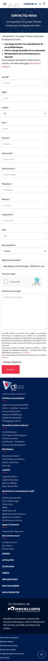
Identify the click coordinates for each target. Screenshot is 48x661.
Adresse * (6, 199)
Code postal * (8, 214)
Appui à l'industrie (10, 524)
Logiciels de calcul (10, 479)
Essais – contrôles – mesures (15, 408)
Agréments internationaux (14, 513)
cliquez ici (5, 357)
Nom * (4, 122)
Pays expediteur (9, 245)
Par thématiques (9, 432)
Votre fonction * (9, 168)
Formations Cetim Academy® (15, 425)
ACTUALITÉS (8, 560)
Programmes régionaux (12, 531)
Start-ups (6, 465)
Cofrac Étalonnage (10, 501)
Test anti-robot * (9, 273)
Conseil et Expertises (11, 411)
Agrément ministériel (11, 517)
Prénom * (6, 138)
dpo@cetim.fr (25, 353)
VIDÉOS (5, 573)
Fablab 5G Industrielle (12, 417)
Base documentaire (10, 455)
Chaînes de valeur (10, 438)
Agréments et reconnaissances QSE (18, 491)
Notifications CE (9, 510)
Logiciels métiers (9, 476)
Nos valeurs (7, 545)
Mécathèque (7, 449)
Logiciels (6, 469)
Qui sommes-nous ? (11, 535)
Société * (6, 77)
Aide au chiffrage (9, 483)
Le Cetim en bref (9, 542)
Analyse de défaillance (12, 414)
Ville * (4, 229)
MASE (4, 507)
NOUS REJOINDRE (10, 585)
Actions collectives (10, 462)
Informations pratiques (9, 637)
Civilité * (5, 107)
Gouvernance (8, 548)
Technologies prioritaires (13, 459)
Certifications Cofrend (12, 520)
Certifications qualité (11, 497)
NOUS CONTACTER (10, 592)
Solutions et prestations (13, 398)
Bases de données (10, 486)
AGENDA (6, 553)
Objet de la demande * (12, 260)
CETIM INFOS (8, 566)
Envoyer (10, 369)
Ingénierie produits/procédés (15, 404)
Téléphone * (7, 184)
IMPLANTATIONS (10, 579)
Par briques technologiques (14, 435)
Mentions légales (6, 641)
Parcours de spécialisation (14, 444)
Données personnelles (9, 645)
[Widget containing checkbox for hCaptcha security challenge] (22, 282)
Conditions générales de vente (12, 653)
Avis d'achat (4, 657)
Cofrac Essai (7, 504)
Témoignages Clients (11, 421)
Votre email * (7, 153)
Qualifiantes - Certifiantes (13, 441)
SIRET (4, 92)
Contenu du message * (12, 291)
